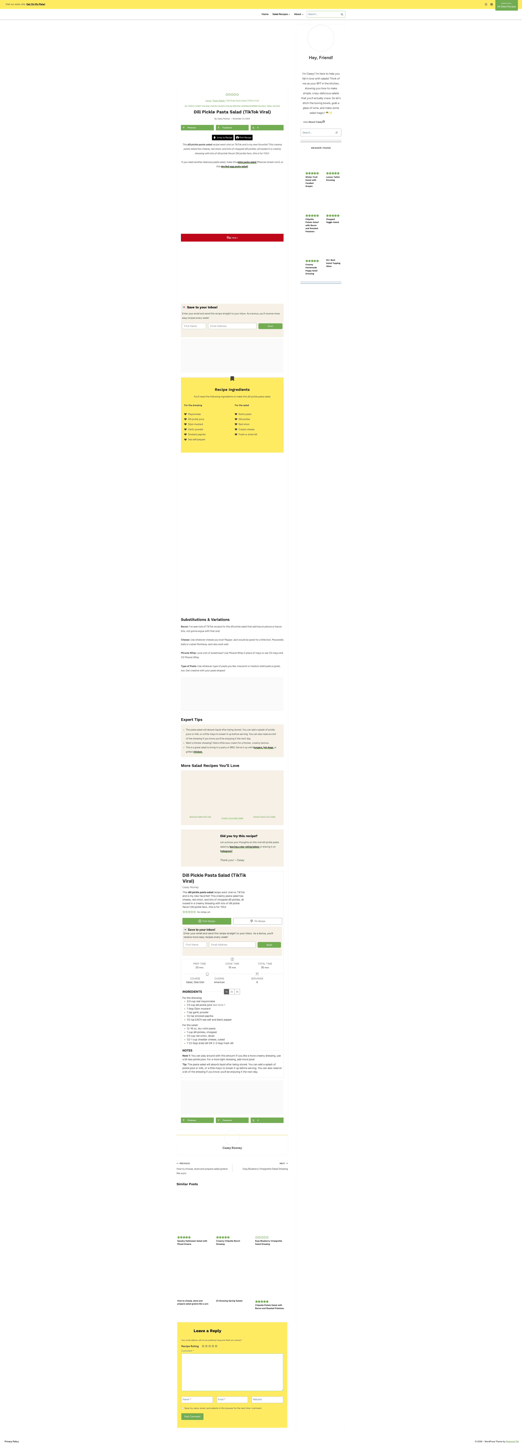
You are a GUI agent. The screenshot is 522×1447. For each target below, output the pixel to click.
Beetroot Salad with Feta (200, 816)
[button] (227, 94)
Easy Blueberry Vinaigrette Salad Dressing (265, 1166)
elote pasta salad (247, 162)
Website (257, 1399)
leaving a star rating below (245, 846)
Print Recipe (245, 137)
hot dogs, (268, 747)
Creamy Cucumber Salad (232, 818)
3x (237, 991)
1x (226, 991)
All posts (190, 106)
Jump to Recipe (224, 137)
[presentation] (313, 161)
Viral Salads (273, 106)
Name (187, 1399)
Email (221, 1399)
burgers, (258, 747)
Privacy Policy (12, 1441)
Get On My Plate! (35, 4)
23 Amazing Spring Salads (229, 1300)
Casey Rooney (223, 118)
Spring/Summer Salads (253, 106)
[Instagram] (486, 4)
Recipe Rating (190, 1346)
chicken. (198, 751)
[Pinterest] (491, 4)
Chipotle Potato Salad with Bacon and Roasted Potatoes (312, 225)
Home (265, 14)
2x (231, 991)
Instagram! (226, 851)
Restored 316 (512, 1441)
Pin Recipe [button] (259, 921)
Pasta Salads (218, 106)
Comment (187, 1350)
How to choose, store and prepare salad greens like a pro (202, 1168)
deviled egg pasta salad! (234, 166)
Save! (270, 326)
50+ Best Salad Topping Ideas (333, 263)
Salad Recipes (233, 106)
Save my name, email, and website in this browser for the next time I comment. (223, 1408)
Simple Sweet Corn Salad (264, 816)
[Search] (337, 132)
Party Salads (203, 106)
